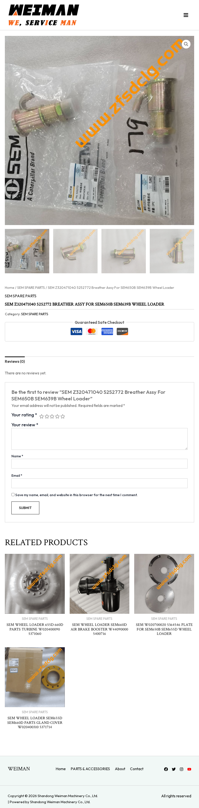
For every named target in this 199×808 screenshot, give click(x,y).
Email (16, 475)
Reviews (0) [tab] (15, 361)
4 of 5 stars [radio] (57, 416)
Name (17, 456)
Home (9, 287)
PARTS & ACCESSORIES (90, 768)
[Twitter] (174, 769)
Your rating (24, 415)
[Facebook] (166, 769)
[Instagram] (181, 769)
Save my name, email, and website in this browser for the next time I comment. (76, 495)
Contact (136, 768)
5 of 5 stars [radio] (62, 416)
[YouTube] (189, 769)
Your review (24, 425)
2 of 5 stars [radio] (47, 416)
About (120, 768)
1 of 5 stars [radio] (41, 416)
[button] (186, 44)
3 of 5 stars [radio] (52, 416)
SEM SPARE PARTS (31, 287)
